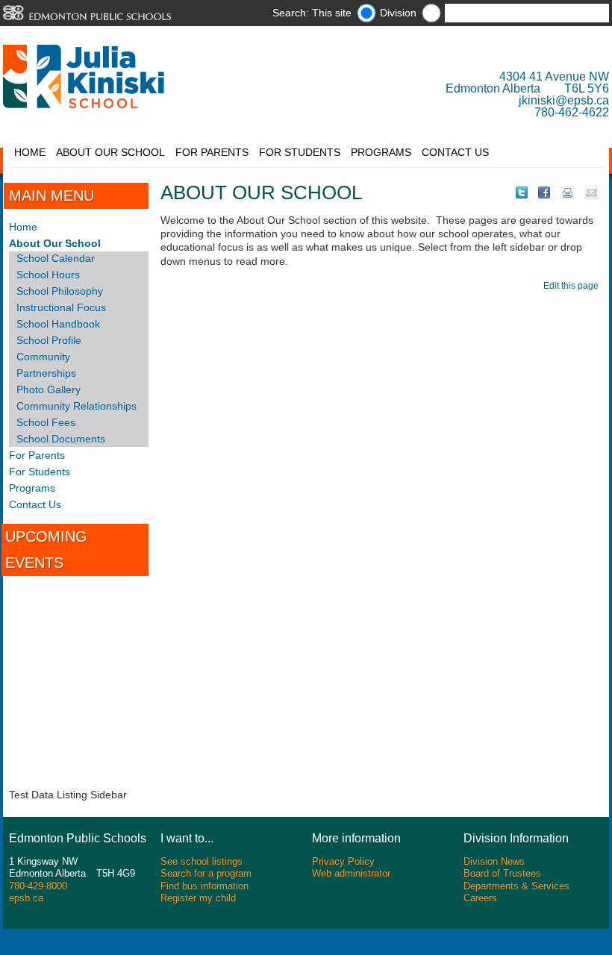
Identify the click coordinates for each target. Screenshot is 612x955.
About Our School (110, 152)
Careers (480, 898)
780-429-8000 (38, 886)
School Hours (48, 275)
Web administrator (351, 873)
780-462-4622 (571, 112)
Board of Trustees (502, 873)
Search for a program (206, 873)
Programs (381, 152)
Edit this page (573, 286)
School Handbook (58, 324)
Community (43, 357)
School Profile (48, 340)
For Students (299, 152)
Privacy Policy (343, 861)
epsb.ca (26, 898)
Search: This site (312, 12)
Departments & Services (516, 886)
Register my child (198, 898)
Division (398, 12)
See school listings (201, 861)
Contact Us (455, 152)
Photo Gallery (48, 389)
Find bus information (204, 886)
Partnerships (46, 373)
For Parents (212, 152)
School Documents (60, 439)
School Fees (45, 422)
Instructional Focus (61, 307)
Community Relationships (76, 406)
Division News (494, 861)
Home (30, 152)
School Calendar (55, 258)
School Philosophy (59, 291)
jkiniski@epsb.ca (564, 100)
